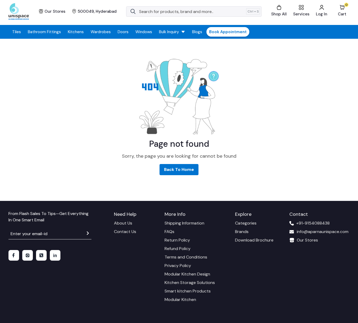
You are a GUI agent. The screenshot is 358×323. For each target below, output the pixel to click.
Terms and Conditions (186, 257)
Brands (242, 231)
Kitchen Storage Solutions (190, 282)
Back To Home (179, 169)
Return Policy (177, 240)
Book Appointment (228, 32)
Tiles (16, 32)
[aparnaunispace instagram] (27, 255)
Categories (246, 223)
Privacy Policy (178, 265)
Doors (123, 32)
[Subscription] (87, 234)
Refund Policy (178, 248)
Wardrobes (101, 32)
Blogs (197, 32)
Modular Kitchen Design (187, 274)
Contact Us (125, 231)
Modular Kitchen (180, 299)
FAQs (169, 231)
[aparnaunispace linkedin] (55, 255)
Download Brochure (254, 240)
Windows (143, 32)
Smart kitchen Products (188, 291)
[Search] (133, 11)
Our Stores (307, 240)
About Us (123, 223)
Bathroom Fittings (44, 32)
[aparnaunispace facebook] (13, 255)
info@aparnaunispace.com (322, 231)
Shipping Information (184, 223)
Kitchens (76, 32)
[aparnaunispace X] (41, 255)
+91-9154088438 (313, 223)
